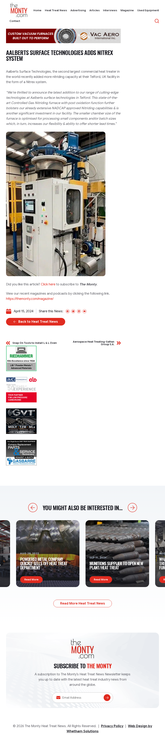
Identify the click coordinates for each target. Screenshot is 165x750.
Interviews (110, 10)
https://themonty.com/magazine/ (30, 299)
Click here (48, 284)
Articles (94, 10)
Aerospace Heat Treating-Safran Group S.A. (93, 343)
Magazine (127, 10)
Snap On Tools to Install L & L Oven (34, 342)
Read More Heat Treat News (82, 603)
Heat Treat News (56, 10)
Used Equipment (148, 10)
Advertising (78, 10)
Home (37, 10)
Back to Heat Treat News (38, 322)
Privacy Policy (112, 726)
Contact (14, 21)
